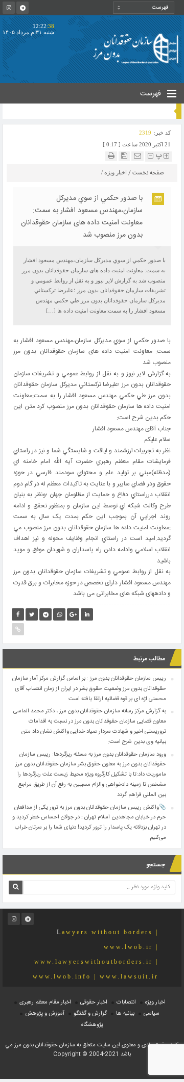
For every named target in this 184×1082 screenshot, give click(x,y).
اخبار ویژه (115, 172)
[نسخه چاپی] (111, 156)
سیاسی (151, 1013)
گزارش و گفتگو (90, 1013)
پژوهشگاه (92, 1024)
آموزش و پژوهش (44, 1013)
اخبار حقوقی (93, 1002)
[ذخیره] (124, 156)
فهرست (151, 94)
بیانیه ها (125, 1013)
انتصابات (126, 1002)
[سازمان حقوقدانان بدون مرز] (135, 47)
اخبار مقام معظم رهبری (45, 1002)
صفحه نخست (148, 173)
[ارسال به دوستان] (137, 156)
